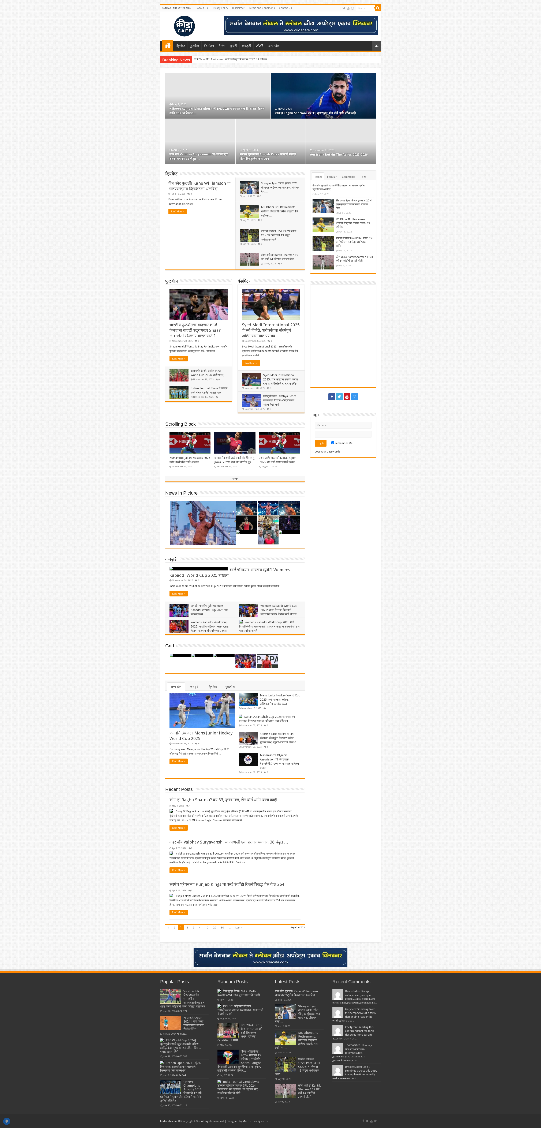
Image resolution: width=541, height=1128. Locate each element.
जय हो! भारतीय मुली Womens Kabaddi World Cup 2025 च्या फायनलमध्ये (209, 610)
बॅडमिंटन (209, 46)
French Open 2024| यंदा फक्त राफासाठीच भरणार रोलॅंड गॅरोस (193, 1023)
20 (214, 927)
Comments (348, 176)
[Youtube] (348, 8)
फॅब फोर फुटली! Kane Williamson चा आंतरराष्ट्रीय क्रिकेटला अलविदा (211, 113)
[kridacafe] (179, 25)
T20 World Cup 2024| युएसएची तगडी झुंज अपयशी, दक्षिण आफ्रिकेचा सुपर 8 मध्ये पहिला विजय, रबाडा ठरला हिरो (180, 1046)
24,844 (182, 1075)
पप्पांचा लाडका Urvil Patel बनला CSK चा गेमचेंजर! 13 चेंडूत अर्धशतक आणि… (232, 59)
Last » (238, 927)
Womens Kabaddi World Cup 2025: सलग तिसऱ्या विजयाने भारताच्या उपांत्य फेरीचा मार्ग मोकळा (278, 610)
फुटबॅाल (194, 46)
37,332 (183, 1033)
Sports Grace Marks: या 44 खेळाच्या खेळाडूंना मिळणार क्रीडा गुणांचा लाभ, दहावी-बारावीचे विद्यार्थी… (279, 738)
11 (199, 743)
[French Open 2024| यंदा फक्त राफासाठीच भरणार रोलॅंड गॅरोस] (170, 1023)
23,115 (183, 1105)
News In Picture (181, 493)
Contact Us (285, 8)
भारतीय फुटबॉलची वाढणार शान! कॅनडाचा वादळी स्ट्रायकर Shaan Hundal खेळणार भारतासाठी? (195, 330)
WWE (260, 46)
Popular (332, 176)
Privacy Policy (220, 8)
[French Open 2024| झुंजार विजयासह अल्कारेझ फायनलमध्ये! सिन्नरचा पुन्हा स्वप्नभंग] (162, 1062)
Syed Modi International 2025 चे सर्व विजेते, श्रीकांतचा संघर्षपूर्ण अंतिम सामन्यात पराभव (271, 330)
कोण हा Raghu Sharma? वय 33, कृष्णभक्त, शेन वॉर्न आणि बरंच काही (223, 799)
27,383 (183, 1056)
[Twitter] (344, 8)
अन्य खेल (273, 46)
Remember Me (343, 443)
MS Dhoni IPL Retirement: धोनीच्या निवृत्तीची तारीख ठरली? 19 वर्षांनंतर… (279, 211)
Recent (318, 176)
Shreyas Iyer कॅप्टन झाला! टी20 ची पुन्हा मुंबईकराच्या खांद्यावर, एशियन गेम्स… (321, 113)
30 (222, 927)
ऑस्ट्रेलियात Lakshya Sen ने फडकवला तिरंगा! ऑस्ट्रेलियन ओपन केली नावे (279, 400)
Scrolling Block (180, 424)
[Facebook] (340, 8)
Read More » (177, 211)
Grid (169, 645)
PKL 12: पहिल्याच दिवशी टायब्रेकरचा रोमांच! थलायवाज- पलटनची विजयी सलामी (240, 1010)
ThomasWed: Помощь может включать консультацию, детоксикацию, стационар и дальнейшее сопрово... (352, 1052)
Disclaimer (238, 8)
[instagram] (352, 8)
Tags (363, 176)
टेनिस (222, 46)
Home (167, 45)
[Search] (378, 8)
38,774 (183, 1011)
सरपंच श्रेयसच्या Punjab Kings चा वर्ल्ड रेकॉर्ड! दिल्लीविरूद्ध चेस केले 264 (226, 884)
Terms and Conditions (262, 8)
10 (206, 927)
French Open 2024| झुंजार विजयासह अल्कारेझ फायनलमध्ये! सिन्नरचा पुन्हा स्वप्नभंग (180, 1066)
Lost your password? (327, 451)
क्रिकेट (180, 46)
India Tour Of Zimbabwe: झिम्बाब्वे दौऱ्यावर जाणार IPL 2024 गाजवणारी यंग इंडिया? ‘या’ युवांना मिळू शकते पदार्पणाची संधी (238, 1087)
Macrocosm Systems (255, 1121)
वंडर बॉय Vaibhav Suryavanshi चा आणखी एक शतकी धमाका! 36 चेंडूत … (228, 842)
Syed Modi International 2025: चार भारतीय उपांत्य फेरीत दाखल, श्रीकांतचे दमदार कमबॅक (280, 379)
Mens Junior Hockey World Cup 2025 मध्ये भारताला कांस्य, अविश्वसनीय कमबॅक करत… (280, 700)
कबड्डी (246, 46)
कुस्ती (233, 46)
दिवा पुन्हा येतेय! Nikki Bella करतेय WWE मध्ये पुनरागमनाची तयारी (238, 993)
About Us (202, 8)
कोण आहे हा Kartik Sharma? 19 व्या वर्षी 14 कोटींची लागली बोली (309, 1091)
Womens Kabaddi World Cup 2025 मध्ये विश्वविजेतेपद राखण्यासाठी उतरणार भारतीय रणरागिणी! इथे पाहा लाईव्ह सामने (269, 626)
